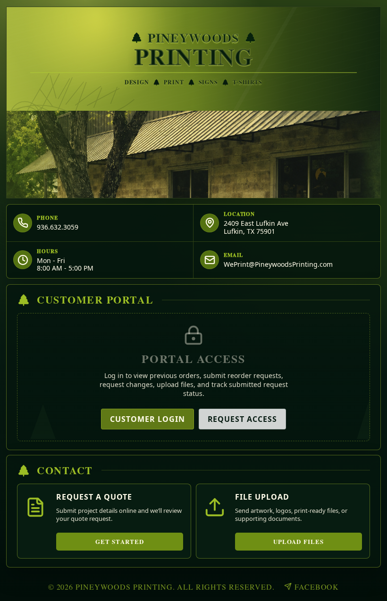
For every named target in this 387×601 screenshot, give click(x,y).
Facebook (316, 587)
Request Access (242, 419)
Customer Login (147, 419)
